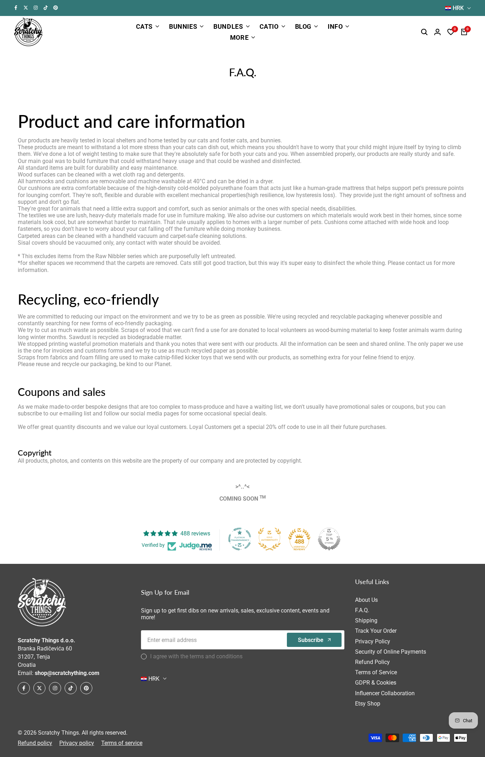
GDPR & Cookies (375, 682)
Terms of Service (376, 672)
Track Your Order (376, 630)
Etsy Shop (367, 703)
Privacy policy (76, 743)
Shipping (366, 620)
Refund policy (35, 743)
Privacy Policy (372, 641)
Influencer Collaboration (385, 693)
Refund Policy (372, 662)
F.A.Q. (362, 610)
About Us (366, 600)
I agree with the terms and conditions (196, 656)
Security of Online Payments (390, 651)
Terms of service (121, 743)
